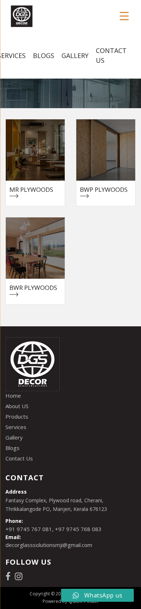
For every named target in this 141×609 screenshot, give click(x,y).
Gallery (75, 55)
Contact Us (111, 55)
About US (17, 406)
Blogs (43, 55)
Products (16, 416)
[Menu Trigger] (124, 15)
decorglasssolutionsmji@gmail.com (48, 544)
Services (15, 427)
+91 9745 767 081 (28, 529)
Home (13, 395)
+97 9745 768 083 (78, 529)
